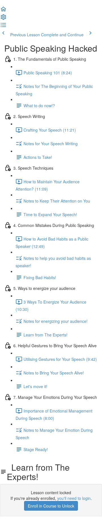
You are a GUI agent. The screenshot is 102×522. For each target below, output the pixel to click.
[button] (3, 11)
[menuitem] (3, 19)
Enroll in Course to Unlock (51, 506)
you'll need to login (74, 498)
